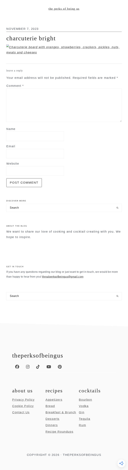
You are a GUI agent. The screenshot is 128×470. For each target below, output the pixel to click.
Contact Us (21, 412)
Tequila (84, 419)
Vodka (83, 406)
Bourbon (85, 399)
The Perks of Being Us (64, 8)
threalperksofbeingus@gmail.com (63, 276)
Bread (50, 406)
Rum (82, 425)
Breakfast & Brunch (61, 412)
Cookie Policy (23, 406)
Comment (15, 85)
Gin (81, 412)
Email (10, 146)
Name (10, 129)
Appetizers (54, 399)
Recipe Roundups (59, 431)
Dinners (52, 425)
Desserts (53, 419)
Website (12, 163)
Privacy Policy (23, 399)
